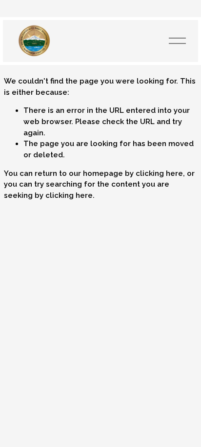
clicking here (159, 173)
